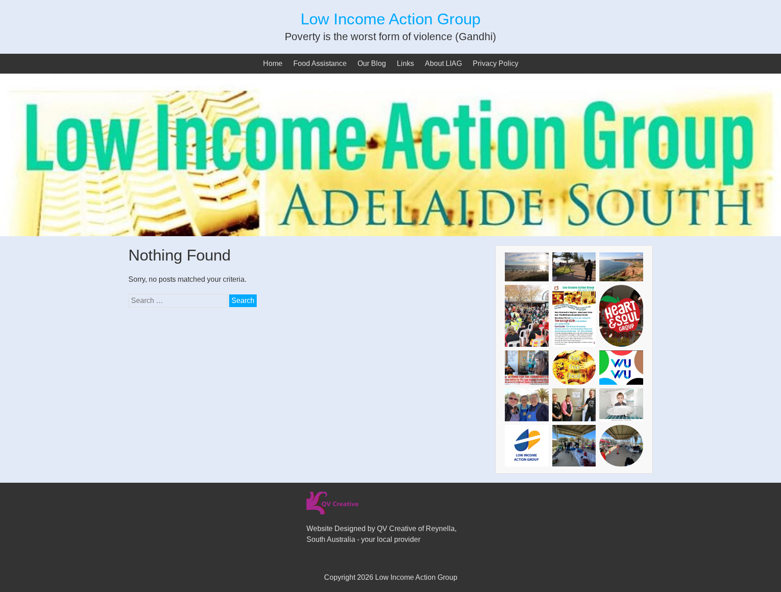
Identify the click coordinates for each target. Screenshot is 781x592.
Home (272, 63)
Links (405, 63)
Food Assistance (320, 63)
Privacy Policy (495, 63)
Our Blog (372, 63)
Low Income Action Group (390, 19)
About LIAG (443, 63)
